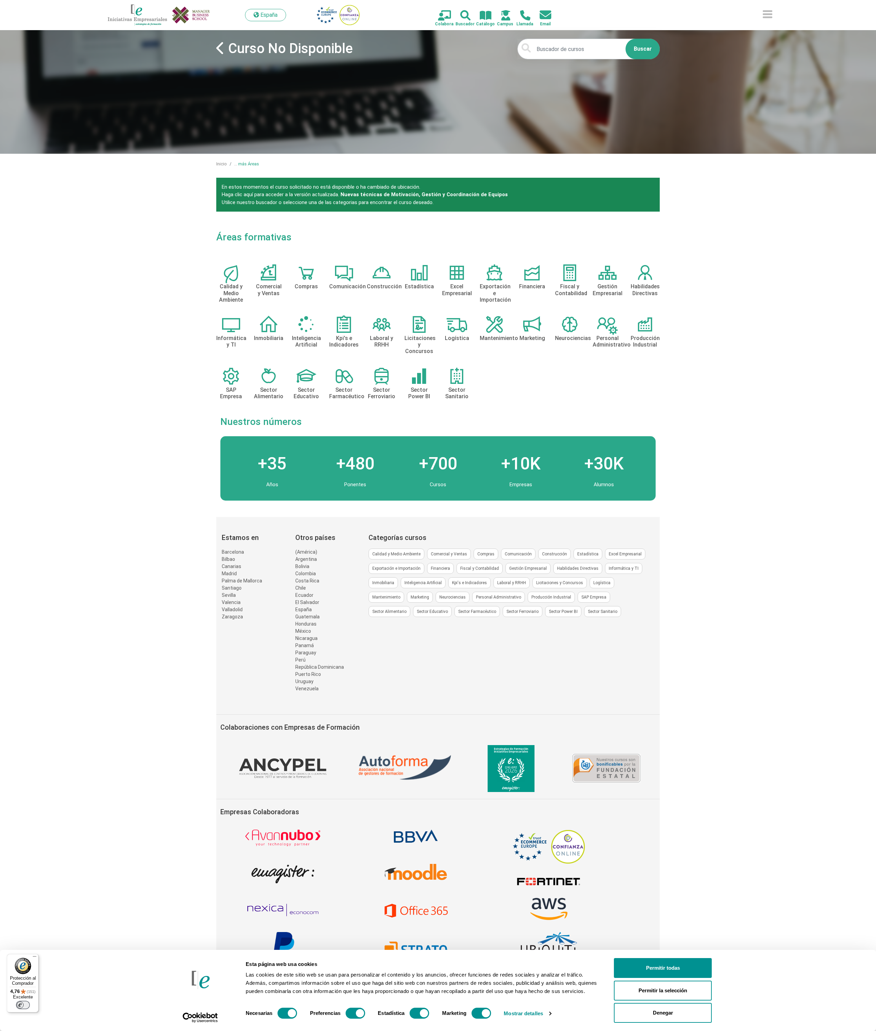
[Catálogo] (481, 16)
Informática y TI (624, 568)
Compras (485, 554)
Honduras (306, 624)
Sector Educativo (432, 611)
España (303, 609)
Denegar (663, 1013)
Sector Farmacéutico (477, 611)
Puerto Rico (308, 674)
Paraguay (305, 652)
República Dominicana (319, 667)
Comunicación (518, 554)
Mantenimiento (386, 597)
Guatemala (307, 616)
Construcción (554, 554)
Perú (300, 660)
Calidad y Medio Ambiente (396, 554)
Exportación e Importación (396, 568)
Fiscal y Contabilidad (479, 568)
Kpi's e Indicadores (469, 582)
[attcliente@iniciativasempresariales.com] (541, 15)
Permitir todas (663, 968)
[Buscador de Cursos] (461, 16)
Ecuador (304, 595)
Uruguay (304, 681)
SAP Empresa (593, 597)
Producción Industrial (551, 597)
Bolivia (302, 566)
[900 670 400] (521, 16)
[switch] (355, 1013)
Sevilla (229, 595)
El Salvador (307, 602)
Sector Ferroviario (522, 611)
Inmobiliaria (383, 582)
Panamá (304, 645)
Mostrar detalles (523, 1013)
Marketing (420, 597)
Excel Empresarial (625, 554)
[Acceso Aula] (502, 16)
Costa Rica (307, 580)
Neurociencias (452, 597)
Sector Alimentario (389, 611)
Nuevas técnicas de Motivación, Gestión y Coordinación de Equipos (424, 194)
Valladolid (232, 609)
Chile (300, 588)
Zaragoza (232, 616)
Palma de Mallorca (242, 580)
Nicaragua (306, 638)
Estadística (587, 554)
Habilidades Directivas (577, 568)
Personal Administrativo (498, 597)
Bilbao (228, 559)
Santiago (232, 588)
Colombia (305, 573)
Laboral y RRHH (511, 582)
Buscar (643, 49)
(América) (306, 552)
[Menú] (34, 958)
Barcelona (233, 552)
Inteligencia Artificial (423, 582)
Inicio (221, 163)
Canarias (231, 566)
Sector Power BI (563, 611)
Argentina (306, 559)
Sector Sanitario (602, 611)
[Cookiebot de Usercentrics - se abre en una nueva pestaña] (200, 1018)
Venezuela (307, 688)
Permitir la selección (663, 990)
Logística (601, 582)
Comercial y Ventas (449, 554)
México (303, 631)
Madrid (229, 573)
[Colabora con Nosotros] (440, 16)
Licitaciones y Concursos (559, 582)
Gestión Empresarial (528, 568)
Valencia (231, 602)
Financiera (440, 568)
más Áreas (248, 163)
